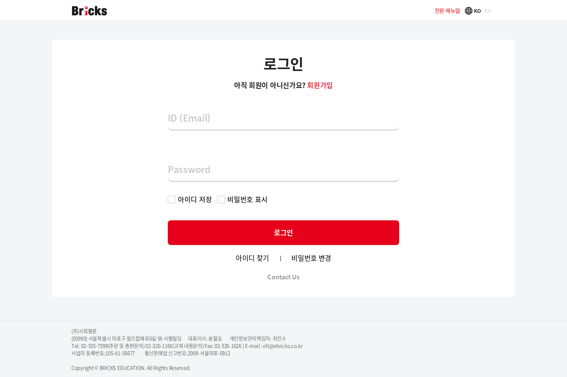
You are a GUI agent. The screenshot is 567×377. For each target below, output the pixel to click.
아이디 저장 (195, 199)
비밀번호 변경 (311, 258)
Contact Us (283, 276)
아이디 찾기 (252, 258)
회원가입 (320, 85)
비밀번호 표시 (247, 199)
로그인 (283, 232)
